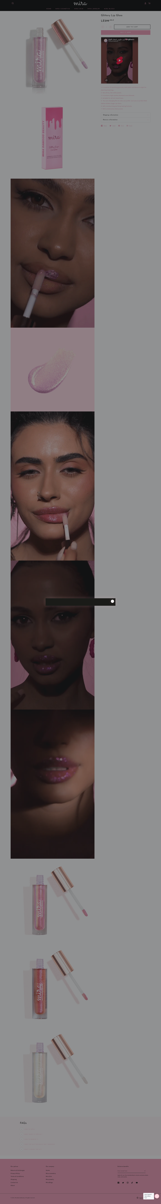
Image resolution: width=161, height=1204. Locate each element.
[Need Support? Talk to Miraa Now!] (157, 1196)
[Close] (112, 601)
